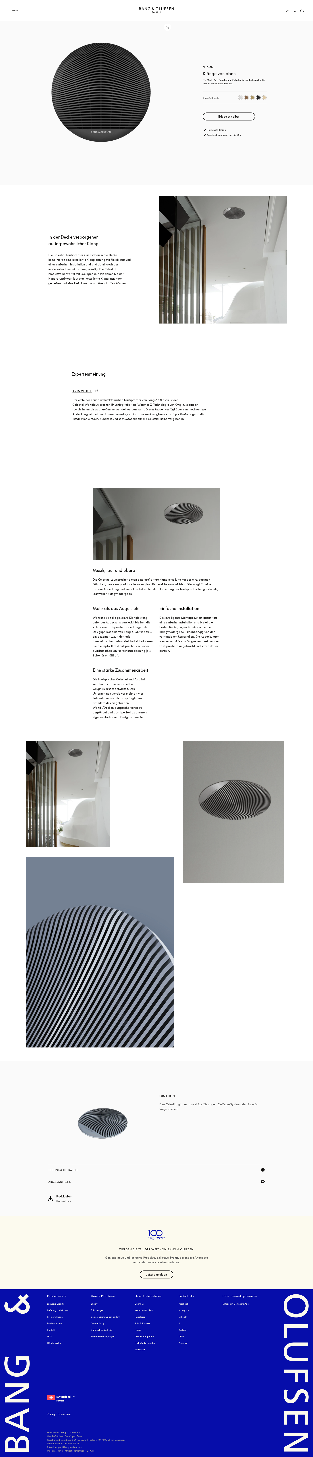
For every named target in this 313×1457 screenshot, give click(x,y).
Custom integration (144, 1336)
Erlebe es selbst (228, 116)
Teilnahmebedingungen (102, 1336)
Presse (138, 1330)
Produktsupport (54, 1323)
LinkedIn (183, 1316)
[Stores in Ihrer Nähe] (295, 10)
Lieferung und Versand (58, 1310)
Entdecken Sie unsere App (235, 1303)
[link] (288, 10)
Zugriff (94, 1303)
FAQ (49, 1336)
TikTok (182, 1336)
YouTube (183, 1330)
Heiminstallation (216, 129)
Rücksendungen (55, 1316)
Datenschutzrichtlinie (101, 1330)
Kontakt (51, 1330)
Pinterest (183, 1343)
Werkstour (140, 1349)
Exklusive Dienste (55, 1303)
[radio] (240, 97)
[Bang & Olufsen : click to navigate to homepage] (156, 10)
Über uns (139, 1303)
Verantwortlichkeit (144, 1310)
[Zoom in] (101, 92)
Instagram (184, 1310)
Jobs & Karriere (142, 1323)
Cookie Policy (97, 1323)
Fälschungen (97, 1310)
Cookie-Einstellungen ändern (105, 1316)
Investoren (140, 1316)
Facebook (183, 1303)
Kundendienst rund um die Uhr (224, 134)
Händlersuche (54, 1343)
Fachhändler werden (145, 1343)
